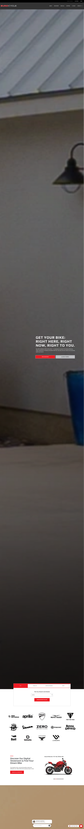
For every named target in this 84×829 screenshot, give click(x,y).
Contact (79, 5)
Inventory (56, 5)
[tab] (20, 686)
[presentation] (53, 779)
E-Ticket (73, 5)
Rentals (62, 5)
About (50, 5)
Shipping (68, 5)
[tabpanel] (58, 765)
